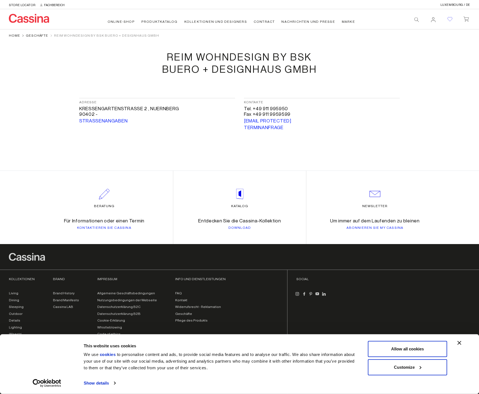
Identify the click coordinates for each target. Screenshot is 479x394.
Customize (404, 367)
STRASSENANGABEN (103, 121)
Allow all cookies (407, 349)
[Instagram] (297, 296)
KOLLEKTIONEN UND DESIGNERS (215, 21)
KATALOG (239, 206)
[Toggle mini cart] (466, 18)
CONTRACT (264, 21)
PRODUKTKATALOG (159, 21)
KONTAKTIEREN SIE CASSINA (104, 227)
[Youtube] (317, 296)
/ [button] (455, 4)
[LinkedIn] (324, 296)
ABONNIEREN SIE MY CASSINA (375, 227)
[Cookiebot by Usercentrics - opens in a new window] (47, 383)
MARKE (348, 21)
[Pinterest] (310, 296)
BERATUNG (104, 206)
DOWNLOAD (239, 227)
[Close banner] (459, 343)
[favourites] (450, 19)
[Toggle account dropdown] (433, 18)
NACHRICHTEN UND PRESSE (308, 21)
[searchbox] (416, 19)
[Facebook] (304, 296)
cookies (108, 354)
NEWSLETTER (375, 206)
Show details (96, 383)
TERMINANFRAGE (264, 127)
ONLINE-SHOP (121, 21)
